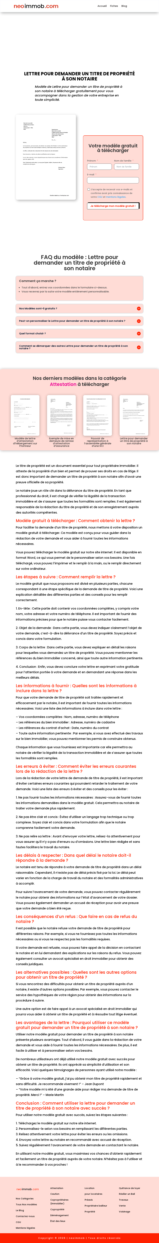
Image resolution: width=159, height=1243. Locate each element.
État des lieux (57, 1221)
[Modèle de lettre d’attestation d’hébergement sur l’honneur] (25, 415)
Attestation (56, 1188)
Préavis (89, 1199)
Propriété (90, 1211)
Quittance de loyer (129, 1188)
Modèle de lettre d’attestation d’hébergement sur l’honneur (25, 442)
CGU (99, 196)
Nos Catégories (25, 1198)
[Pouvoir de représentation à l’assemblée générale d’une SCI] (97, 415)
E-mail (90, 174)
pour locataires (93, 1193)
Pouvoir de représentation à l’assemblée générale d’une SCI (97, 442)
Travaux (123, 1199)
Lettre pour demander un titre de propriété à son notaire (134, 441)
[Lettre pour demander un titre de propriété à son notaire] (134, 415)
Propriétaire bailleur (96, 1205)
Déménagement (59, 1215)
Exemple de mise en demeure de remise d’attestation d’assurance (61, 442)
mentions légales (116, 196)
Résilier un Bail (127, 1193)
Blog (124, 6)
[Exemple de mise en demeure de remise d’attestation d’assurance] (61, 415)
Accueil (102, 6)
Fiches (114, 6)
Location (89, 1188)
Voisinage (124, 1211)
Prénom (91, 160)
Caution (54, 1193)
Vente (122, 1205)
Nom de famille (122, 160)
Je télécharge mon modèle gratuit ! (113, 206)
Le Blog (20, 1210)
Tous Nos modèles (26, 1204)
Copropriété (57, 1209)
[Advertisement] (79, 35)
